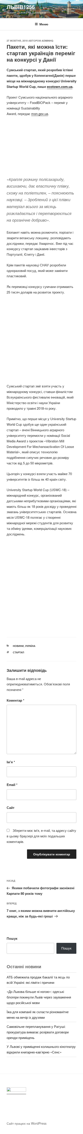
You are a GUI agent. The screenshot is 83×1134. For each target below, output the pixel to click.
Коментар (15, 700)
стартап (18, 652)
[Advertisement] (41, 149)
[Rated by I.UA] (16, 1090)
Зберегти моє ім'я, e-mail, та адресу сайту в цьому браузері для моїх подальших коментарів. (41, 836)
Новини (18, 646)
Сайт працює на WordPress (26, 1123)
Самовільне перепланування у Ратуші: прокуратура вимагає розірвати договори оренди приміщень (38, 1032)
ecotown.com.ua (59, 86)
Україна (30, 646)
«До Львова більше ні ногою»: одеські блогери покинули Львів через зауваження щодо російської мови (39, 997)
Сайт (10, 807)
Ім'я (11, 761)
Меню (43, 24)
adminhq (47, 40)
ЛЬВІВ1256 (21, 6)
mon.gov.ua (39, 113)
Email (12, 784)
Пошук (12, 938)
